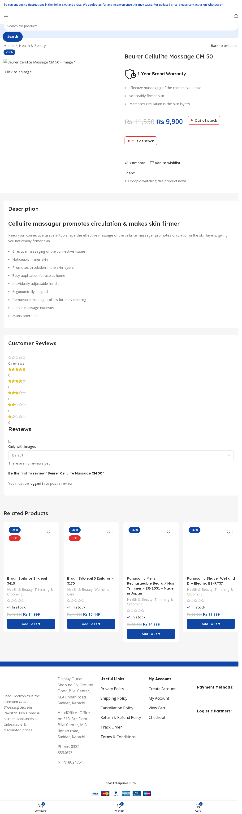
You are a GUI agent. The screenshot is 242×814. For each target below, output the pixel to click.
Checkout (157, 717)
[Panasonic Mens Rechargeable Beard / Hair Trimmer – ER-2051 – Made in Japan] (151, 549)
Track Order (111, 727)
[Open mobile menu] (6, 16)
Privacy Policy (112, 688)
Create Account (162, 688)
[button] (31, 624)
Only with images (22, 446)
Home (9, 45)
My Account (159, 698)
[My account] (236, 16)
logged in (37, 483)
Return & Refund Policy (120, 717)
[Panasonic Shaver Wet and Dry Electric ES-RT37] (211, 549)
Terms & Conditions (118, 736)
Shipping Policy (113, 698)
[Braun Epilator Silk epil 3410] (31, 549)
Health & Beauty (32, 45)
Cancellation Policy (116, 708)
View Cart (157, 708)
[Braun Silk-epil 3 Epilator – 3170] (91, 549)
